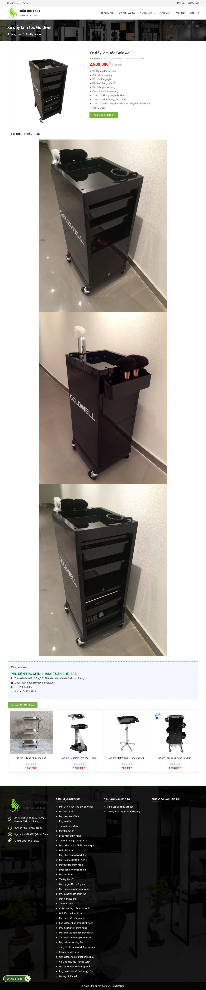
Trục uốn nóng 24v (68, 826)
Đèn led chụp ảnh (68, 898)
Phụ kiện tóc (65, 821)
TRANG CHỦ (107, 13)
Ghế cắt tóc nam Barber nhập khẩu (76, 957)
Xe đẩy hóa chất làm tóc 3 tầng (79, 758)
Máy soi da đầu (66, 874)
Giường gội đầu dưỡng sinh (72, 884)
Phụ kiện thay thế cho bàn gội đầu (76, 971)
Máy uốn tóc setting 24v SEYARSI (76, 806)
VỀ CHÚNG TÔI (127, 13)
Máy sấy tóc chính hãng (71, 865)
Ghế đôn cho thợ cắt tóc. (71, 913)
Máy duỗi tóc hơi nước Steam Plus (76, 932)
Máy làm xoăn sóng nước (71, 918)
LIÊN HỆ (194, 13)
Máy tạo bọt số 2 (67, 831)
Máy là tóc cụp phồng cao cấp (74, 889)
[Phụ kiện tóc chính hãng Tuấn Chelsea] (38, 13)
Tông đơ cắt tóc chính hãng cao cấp (77, 947)
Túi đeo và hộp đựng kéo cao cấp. (76, 937)
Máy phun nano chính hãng (72, 855)
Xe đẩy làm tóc (34, 34)
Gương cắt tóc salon (69, 976)
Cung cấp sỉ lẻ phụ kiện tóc (120, 806)
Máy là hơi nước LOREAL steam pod (77, 845)
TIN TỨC (181, 13)
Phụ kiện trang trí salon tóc (72, 894)
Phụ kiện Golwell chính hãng (73, 928)
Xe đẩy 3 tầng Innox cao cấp (31, 758)
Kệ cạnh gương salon (69, 952)
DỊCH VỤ (164, 13)
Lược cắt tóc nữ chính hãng (72, 869)
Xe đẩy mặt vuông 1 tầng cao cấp (127, 758)
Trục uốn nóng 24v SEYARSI (73, 840)
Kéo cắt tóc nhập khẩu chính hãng (76, 923)
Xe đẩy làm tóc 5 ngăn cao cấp (174, 758)
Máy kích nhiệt (66, 811)
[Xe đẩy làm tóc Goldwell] (47, 90)
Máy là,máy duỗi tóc (69, 816)
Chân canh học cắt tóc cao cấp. (74, 908)
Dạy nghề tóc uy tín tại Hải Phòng (123, 811)
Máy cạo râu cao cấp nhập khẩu (75, 966)
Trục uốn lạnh (66, 903)
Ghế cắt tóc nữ (66, 850)
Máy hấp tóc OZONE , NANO (73, 860)
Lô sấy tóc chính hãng (70, 836)
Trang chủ (15, 34)
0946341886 (104, 114)
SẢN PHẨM (146, 13)
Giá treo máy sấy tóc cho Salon (74, 961)
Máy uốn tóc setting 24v (71, 942)
